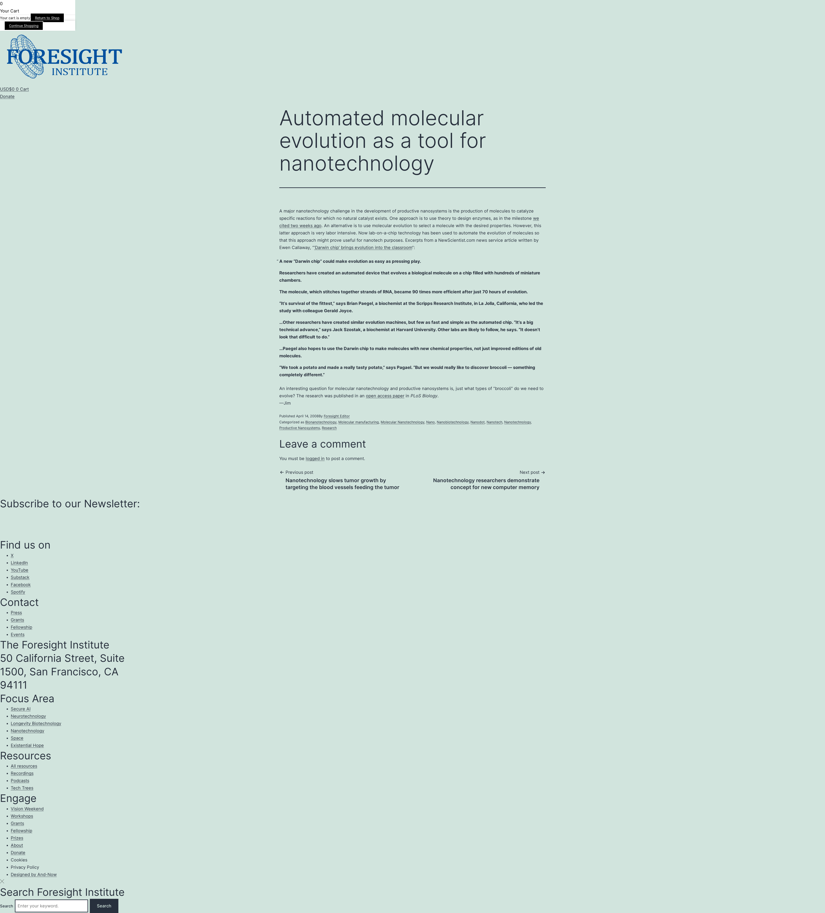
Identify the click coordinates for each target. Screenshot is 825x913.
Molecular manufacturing (358, 422)
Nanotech (494, 422)
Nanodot (478, 422)
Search (6, 906)
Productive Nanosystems (299, 428)
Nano (430, 422)
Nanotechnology (517, 422)
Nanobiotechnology (453, 422)
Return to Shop (47, 18)
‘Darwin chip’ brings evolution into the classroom (363, 247)
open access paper (385, 395)
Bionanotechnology (320, 422)
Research (329, 428)
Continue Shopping (23, 26)
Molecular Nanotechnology (402, 422)
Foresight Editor (337, 416)
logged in (315, 458)
